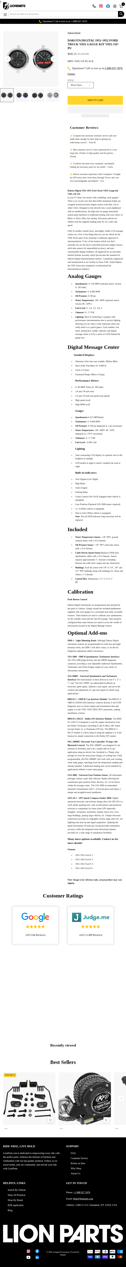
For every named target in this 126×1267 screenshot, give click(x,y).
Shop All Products (16, 1195)
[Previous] (8, 59)
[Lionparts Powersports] (14, 6)
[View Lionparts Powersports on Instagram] (100, 6)
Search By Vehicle (17, 1190)
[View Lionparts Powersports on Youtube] (28, 1257)
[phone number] (94, 6)
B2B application (16, 1205)
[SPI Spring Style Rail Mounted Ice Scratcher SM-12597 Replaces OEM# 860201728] (50, 1120)
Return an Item (78, 1163)
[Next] (54, 59)
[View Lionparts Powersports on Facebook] (108, 6)
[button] (95, 110)
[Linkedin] (37, 1257)
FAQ (73, 1153)
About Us (75, 1173)
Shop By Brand (15, 1200)
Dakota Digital (74, 33)
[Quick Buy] (106, 1120)
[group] (63, 1101)
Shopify (63, 1255)
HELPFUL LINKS (14, 1183)
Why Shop (76, 1168)
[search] (121, 14)
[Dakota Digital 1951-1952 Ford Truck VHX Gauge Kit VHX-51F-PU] (7, 95)
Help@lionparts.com (83, 1198)
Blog (10, 1210)
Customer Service (79, 1158)
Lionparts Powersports (61, 1252)
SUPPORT (72, 1146)
